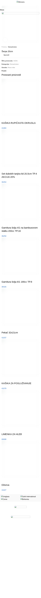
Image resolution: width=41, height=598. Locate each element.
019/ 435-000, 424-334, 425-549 (14, 587)
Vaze (3, 556)
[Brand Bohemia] (24, 499)
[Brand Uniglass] (5, 496)
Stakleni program (7, 530)
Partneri (4, 573)
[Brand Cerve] (4, 499)
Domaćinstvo (6, 549)
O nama (4, 565)
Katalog (4, 569)
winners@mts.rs (8, 591)
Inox (3, 541)
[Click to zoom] (5, 40)
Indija (3, 552)
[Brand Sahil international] (28, 496)
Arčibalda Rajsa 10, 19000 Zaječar (15, 584)
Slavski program (7, 534)
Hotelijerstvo (6, 538)
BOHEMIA (5, 545)
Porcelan (4, 527)
